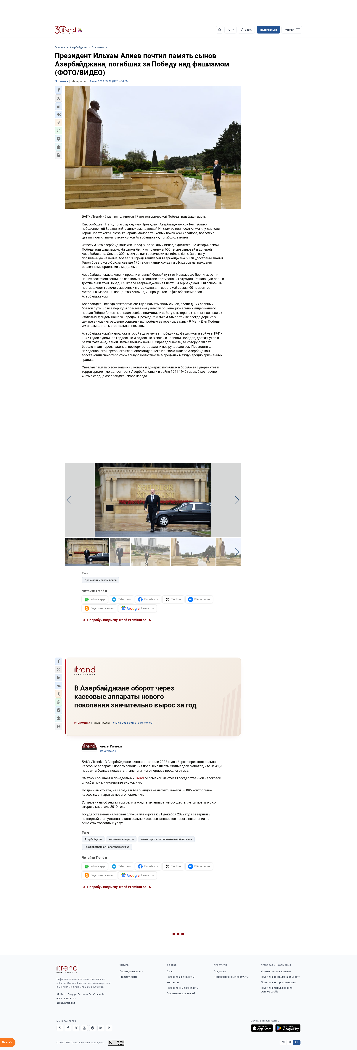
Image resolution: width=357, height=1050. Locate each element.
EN (283, 1042)
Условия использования (276, 971)
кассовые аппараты (121, 839)
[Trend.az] (68, 30)
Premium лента (129, 976)
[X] (76, 1028)
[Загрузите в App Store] (262, 1028)
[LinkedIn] (100, 1028)
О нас (170, 971)
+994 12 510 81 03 (66, 998)
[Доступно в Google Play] (287, 1028)
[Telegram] (92, 1028)
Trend (139, 778)
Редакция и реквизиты (180, 976)
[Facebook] (68, 1028)
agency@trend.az (66, 1002)
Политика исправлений (181, 993)
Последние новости (131, 971)
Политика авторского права (278, 982)
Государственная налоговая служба (107, 846)
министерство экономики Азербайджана (166, 839)
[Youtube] (84, 1028)
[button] (58, 89)
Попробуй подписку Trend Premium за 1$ (118, 620)
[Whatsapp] (60, 1028)
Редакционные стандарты (183, 987)
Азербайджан (93, 839)
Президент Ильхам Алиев (101, 580)
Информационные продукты (231, 976)
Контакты (173, 982)
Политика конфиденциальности (280, 976)
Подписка (220, 971)
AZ (290, 1042)
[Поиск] (219, 30)
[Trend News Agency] (67, 968)
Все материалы (107, 751)
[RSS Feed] (109, 1028)
